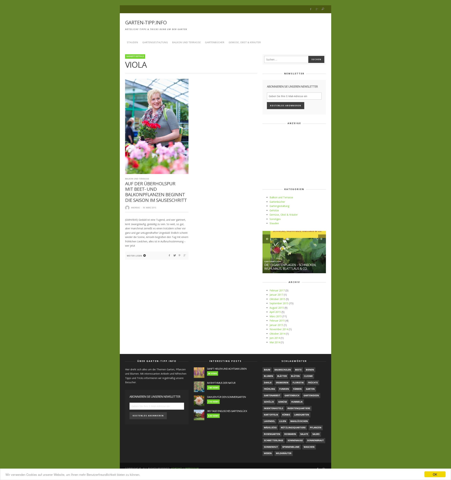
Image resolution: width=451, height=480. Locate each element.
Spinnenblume (290, 446)
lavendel (269, 421)
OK (435, 474)
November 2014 (279, 329)
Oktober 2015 (277, 299)
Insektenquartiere (298, 408)
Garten (310, 388)
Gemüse (282, 401)
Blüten (295, 376)
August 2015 (277, 307)
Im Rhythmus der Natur (221, 382)
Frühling (269, 388)
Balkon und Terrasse (137, 178)
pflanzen (315, 427)
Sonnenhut (271, 446)
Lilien (282, 421)
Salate (304, 434)
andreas (135, 207)
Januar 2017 (276, 294)
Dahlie (268, 382)
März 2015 (276, 316)
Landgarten (301, 414)
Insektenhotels (273, 408)
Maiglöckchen (299, 421)
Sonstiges (275, 219)
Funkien (284, 388)
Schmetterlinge (273, 440)
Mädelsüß (270, 427)
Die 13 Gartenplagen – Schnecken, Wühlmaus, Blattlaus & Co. (290, 267)
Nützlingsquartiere (293, 427)
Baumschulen (282, 369)
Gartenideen (311, 395)
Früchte (313, 382)
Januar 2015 (276, 325)
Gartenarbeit (272, 395)
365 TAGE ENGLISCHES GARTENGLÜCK (227, 411)
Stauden (274, 223)
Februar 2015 (277, 320)
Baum (267, 369)
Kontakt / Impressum (185, 468)
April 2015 (275, 312)
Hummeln (296, 401)
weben (268, 453)
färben (297, 388)
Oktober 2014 (277, 333)
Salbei (316, 434)
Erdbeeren (282, 382)
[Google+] (316, 9)
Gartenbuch (292, 395)
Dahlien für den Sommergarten (226, 397)
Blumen (268, 376)
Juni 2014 (275, 338)
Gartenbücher (277, 201)
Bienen (310, 369)
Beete (298, 369)
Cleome (308, 376)
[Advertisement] (262, 24)
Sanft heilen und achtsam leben (226, 368)
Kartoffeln (271, 414)
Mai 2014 (275, 342)
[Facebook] (310, 9)
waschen (309, 446)
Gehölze (274, 210)
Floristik (298, 382)
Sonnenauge (295, 440)
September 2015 (279, 303)
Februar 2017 (277, 290)
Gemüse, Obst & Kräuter (284, 214)
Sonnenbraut (315, 440)
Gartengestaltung (279, 206)
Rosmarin (290, 434)
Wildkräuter (283, 453)
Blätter (282, 376)
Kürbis (286, 414)
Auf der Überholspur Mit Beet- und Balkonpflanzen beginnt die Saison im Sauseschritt (156, 191)
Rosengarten (272, 434)
